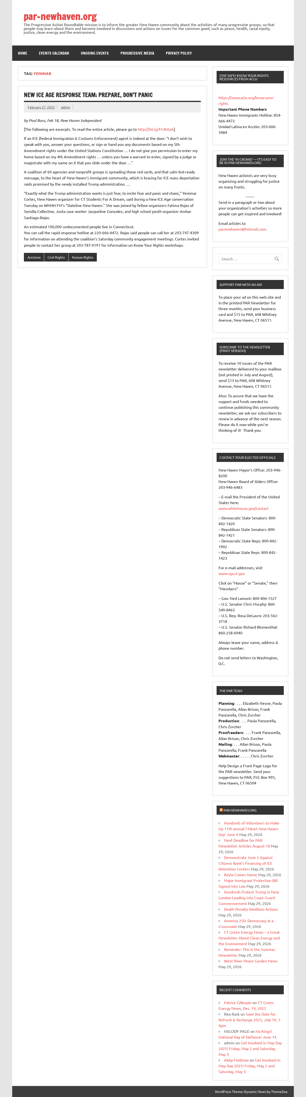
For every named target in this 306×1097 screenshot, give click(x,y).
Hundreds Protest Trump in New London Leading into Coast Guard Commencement (249, 897)
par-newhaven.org (60, 16)
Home (22, 53)
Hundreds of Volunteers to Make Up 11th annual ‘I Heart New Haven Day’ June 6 (249, 828)
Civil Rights (56, 257)
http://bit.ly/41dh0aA (156, 129)
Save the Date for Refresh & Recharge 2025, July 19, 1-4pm (250, 1020)
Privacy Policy (179, 53)
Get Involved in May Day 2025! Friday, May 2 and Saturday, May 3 (250, 1048)
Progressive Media (137, 53)
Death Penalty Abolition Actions (251, 909)
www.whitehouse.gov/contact (243, 508)
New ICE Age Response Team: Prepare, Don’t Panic (88, 95)
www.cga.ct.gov (232, 573)
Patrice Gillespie (237, 1002)
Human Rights (82, 257)
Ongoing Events (95, 53)
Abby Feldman (236, 1059)
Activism (34, 257)
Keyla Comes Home (240, 874)
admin (65, 107)
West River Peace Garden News (251, 960)
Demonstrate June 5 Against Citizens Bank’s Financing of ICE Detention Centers (246, 863)
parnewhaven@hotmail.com (242, 229)
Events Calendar (54, 53)
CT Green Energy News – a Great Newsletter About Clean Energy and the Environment (249, 938)
